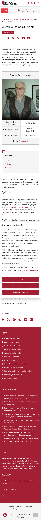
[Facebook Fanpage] (28, 3)
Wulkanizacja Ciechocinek (13, 367)
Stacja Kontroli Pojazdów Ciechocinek (18, 371)
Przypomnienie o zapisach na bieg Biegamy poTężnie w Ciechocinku (20, 409)
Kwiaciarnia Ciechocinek (13, 349)
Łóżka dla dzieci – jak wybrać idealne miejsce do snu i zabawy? (21, 403)
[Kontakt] (31, 3)
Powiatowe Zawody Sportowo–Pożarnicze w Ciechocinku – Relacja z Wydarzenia (21, 440)
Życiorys (8, 164)
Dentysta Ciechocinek (12, 339)
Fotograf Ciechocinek (12, 357)
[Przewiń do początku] (35, 515)
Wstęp (7, 160)
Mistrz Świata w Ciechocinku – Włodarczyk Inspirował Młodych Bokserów (20, 397)
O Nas (19, 506)
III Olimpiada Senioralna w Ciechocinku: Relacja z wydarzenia (21, 421)
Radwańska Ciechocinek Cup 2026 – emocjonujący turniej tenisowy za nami (18, 434)
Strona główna (6, 19)
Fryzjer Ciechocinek (11, 360)
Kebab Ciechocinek (11, 378)
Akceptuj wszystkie (20, 292)
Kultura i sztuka (25, 19)
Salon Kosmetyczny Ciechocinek (16, 364)
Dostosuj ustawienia (20, 286)
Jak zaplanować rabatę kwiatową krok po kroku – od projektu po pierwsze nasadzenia (21, 415)
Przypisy (8, 168)
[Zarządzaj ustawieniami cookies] (5, 515)
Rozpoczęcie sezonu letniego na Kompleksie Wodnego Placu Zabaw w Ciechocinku (20, 428)
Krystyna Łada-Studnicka (11, 215)
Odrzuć (20, 279)
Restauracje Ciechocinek (13, 375)
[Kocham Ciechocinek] (9, 3)
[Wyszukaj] (35, 3)
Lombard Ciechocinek (12, 346)
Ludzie (16, 19)
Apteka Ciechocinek (11, 342)
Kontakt (4, 483)
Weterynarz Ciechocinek (13, 353)
